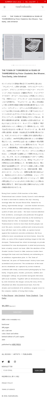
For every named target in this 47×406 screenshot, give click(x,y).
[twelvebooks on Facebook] (9, 362)
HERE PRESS (16, 344)
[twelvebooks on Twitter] (3, 362)
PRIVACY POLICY (7, 383)
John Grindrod (20, 295)
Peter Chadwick (32, 295)
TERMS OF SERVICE (8, 389)
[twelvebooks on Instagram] (15, 362)
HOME (4, 16)
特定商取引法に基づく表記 (10, 377)
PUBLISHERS (27, 354)
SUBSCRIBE (39, 370)
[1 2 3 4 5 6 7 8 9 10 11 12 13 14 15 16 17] (23, 47)
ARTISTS (16, 354)
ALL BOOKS (6, 354)
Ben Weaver (8, 295)
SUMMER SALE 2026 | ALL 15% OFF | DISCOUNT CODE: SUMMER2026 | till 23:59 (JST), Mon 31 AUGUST (21, 2)
